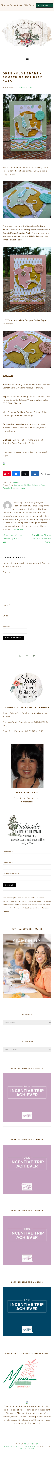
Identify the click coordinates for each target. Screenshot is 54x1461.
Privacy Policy (31, 1444)
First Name (8, 852)
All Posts (16, 482)
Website (7, 626)
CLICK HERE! (44, 5)
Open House (20, 488)
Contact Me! (17, 529)
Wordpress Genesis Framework (19, 1446)
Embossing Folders (39, 485)
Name (6, 605)
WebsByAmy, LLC (27, 1448)
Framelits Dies (8, 488)
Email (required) (11, 873)
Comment (8, 572)
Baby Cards (18, 485)
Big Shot (27, 485)
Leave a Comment (26, 87)
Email (6, 616)
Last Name (8, 863)
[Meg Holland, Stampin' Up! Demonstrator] (27, 46)
